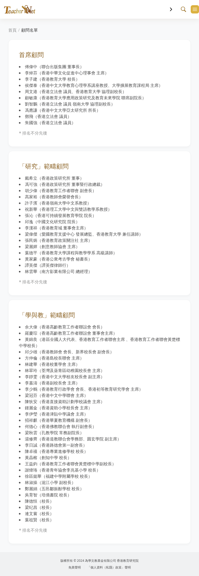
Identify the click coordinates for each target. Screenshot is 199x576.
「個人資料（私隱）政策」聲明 (109, 567)
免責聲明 (74, 567)
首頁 (12, 30)
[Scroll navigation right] (171, 9)
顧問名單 (29, 30)
